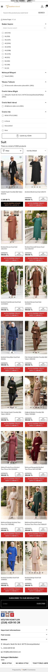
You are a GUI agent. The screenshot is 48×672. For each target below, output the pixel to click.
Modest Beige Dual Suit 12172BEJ (33, 578)
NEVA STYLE (10, 115)
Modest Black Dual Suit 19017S (35, 192)
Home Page (7, 19)
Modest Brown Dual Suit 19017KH (9, 248)
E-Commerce (31, 670)
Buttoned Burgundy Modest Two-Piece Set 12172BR (34, 468)
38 (7, 40)
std (7, 33)
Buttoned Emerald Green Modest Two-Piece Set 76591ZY (36, 523)
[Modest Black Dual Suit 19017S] (36, 172)
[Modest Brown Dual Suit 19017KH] (12, 227)
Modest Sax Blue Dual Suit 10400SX (10, 578)
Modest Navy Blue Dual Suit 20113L (10, 358)
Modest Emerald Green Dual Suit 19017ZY (34, 248)
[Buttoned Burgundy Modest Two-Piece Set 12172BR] (36, 447)
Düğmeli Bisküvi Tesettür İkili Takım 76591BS (34, 413)
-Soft (24, 670)
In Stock (7, 121)
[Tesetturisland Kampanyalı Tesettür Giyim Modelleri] (24, 1)
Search (41, 13)
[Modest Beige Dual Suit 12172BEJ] (36, 558)
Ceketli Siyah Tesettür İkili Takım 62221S (11, 193)
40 (7, 43)
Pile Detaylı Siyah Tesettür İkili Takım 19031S (11, 413)
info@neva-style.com (14, 106)
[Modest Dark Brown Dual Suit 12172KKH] (12, 282)
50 (7, 61)
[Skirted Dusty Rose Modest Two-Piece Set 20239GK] (12, 447)
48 (7, 57)
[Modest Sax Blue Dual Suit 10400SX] (12, 558)
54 (6, 68)
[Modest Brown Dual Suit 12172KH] (36, 282)
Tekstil (8, 76)
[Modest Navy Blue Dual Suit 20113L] (12, 337)
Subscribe (41, 603)
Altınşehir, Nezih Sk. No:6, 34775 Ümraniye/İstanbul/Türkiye (23, 96)
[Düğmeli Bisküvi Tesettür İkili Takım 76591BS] (36, 392)
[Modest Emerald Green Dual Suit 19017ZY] (36, 227)
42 (7, 47)
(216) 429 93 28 (10, 622)
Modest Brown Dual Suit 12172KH (33, 303)
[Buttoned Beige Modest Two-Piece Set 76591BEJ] (12, 503)
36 (7, 36)
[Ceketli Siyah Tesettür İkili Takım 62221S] (12, 172)
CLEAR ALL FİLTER (25, 136)
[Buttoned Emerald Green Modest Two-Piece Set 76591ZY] (36, 503)
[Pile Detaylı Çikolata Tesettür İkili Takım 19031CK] (36, 337)
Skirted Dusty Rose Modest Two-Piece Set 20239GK (10, 468)
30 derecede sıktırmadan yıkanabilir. (19, 85)
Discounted (8, 126)
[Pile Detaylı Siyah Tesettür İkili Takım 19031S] (12, 392)
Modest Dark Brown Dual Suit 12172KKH (11, 303)
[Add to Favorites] (20, 157)
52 (7, 64)
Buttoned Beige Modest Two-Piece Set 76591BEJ (11, 523)
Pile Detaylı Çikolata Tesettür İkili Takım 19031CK (36, 358)
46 (7, 54)
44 (7, 50)
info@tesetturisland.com (12, 652)
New (6, 130)
